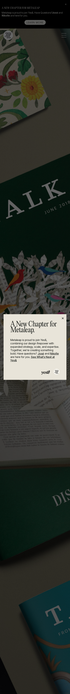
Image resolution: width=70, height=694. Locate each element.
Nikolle (54, 353)
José (41, 353)
